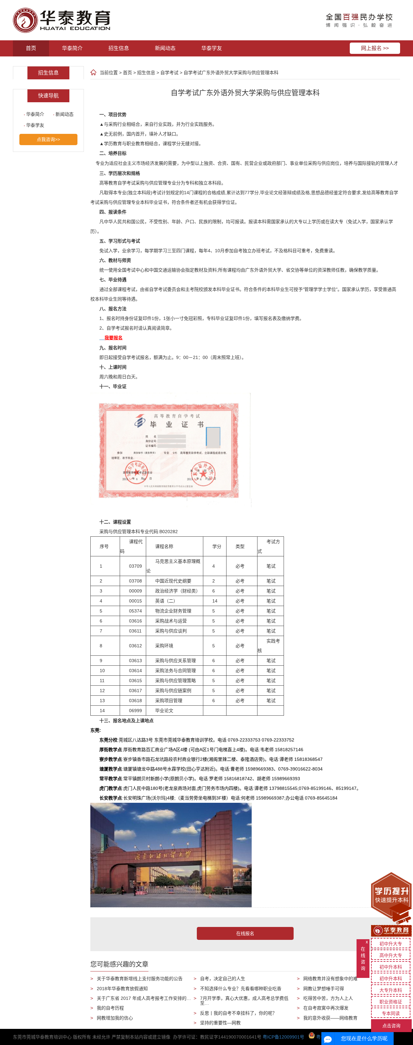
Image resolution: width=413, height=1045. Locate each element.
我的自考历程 (110, 1007)
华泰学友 (211, 48)
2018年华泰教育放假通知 (122, 988)
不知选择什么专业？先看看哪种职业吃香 (240, 988)
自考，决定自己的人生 (222, 978)
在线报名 (245, 933)
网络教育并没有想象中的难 (330, 978)
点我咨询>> (48, 139)
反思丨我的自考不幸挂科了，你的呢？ (238, 1013)
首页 (31, 48)
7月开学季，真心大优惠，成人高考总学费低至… (244, 1001)
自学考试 (169, 72)
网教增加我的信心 (115, 1017)
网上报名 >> (375, 48)
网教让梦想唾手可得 (323, 988)
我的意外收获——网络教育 (330, 1017)
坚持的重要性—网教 (220, 1022)
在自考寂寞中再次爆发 (325, 1007)
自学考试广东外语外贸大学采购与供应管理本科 (231, 72)
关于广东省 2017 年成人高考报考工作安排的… (144, 998)
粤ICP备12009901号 (283, 1037)
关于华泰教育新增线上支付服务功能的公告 (140, 978)
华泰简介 (72, 48)
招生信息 (118, 48)
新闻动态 (165, 48)
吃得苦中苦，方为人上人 (328, 998)
